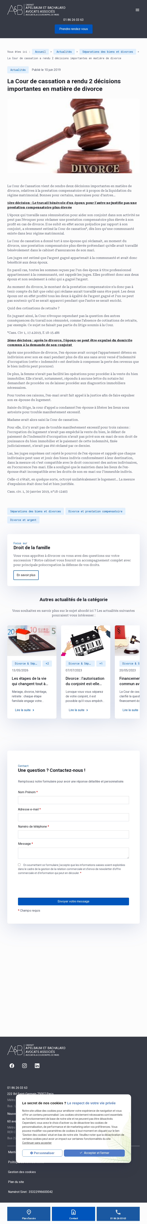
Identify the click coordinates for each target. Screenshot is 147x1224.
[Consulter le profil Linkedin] (37, 1065)
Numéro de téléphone (33, 826)
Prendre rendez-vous (73, 29)
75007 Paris (30, 1094)
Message (25, 844)
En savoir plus (26, 575)
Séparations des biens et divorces (107, 51)
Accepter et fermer (96, 1153)
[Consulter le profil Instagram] (24, 1065)
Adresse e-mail (29, 809)
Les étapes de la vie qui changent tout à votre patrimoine (29, 681)
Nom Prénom (28, 792)
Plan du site (16, 1182)
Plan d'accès (29, 1218)
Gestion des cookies (22, 1172)
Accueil (40, 51)
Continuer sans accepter (37, 1142)
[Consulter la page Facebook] (11, 1065)
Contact (73, 1218)
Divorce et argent (23, 520)
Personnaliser (44, 1153)
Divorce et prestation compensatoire (95, 511)
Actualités (64, 51)
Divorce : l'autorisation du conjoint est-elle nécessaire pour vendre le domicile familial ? (85, 681)
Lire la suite (23, 710)
